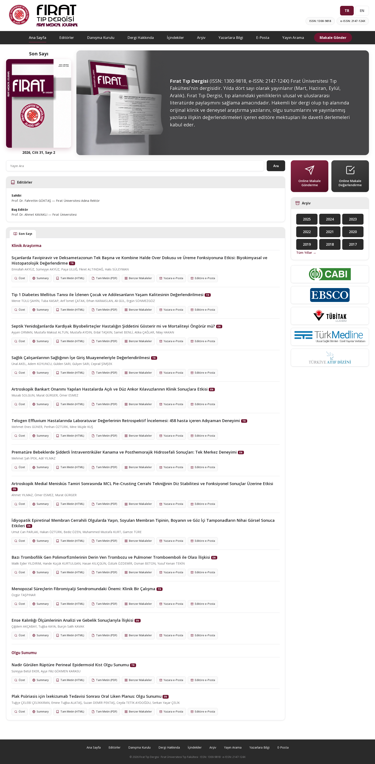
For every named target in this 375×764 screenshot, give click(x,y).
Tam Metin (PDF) (106, 278)
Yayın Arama (293, 37)
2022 (307, 231)
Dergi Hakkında (140, 37)
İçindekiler (175, 37)
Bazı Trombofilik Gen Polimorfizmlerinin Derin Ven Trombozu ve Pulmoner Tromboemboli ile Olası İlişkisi (111, 557)
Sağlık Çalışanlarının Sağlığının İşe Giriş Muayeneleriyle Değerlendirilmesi (81, 357)
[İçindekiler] (38, 103)
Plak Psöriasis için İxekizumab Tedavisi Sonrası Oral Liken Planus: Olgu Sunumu (86, 696)
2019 (307, 244)
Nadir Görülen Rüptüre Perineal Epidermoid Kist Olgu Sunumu (70, 664)
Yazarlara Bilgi (231, 37)
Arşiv (201, 37)
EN (362, 10)
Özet (22, 278)
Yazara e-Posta (173, 278)
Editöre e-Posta (205, 278)
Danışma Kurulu (100, 37)
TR (347, 10)
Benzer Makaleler (140, 278)
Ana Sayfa (37, 37)
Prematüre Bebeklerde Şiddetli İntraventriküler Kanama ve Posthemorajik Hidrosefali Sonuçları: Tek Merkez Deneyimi (124, 452)
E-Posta (262, 37)
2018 (330, 244)
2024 (330, 219)
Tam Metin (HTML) (72, 278)
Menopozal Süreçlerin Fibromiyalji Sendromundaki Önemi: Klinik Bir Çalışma (83, 588)
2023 (353, 219)
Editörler (66, 37)
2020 (353, 231)
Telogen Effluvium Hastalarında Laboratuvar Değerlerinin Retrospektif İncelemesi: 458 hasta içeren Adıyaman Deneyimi (126, 420)
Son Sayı (25, 234)
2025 (307, 219)
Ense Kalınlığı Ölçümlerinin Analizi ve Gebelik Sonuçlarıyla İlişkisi (72, 620)
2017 (353, 244)
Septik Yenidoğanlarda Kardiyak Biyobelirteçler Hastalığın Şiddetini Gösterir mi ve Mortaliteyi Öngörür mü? (113, 326)
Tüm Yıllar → (306, 252)
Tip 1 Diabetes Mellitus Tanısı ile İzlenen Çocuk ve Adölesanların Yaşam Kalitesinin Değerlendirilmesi (108, 294)
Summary (43, 278)
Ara (276, 166)
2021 (330, 231)
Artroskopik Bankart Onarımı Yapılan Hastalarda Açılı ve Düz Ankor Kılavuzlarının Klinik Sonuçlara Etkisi (110, 389)
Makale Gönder (333, 37)
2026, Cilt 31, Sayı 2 (38, 152)
